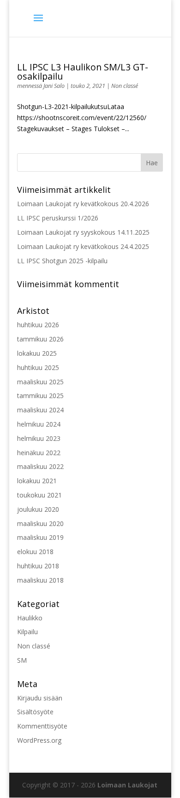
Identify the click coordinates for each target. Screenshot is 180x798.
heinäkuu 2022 (38, 452)
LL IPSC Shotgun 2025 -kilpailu (62, 260)
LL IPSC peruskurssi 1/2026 (57, 218)
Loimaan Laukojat (127, 785)
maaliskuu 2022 (40, 466)
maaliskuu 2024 (40, 409)
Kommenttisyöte (42, 726)
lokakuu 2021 (37, 480)
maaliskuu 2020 (40, 523)
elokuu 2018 (35, 551)
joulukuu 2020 (38, 509)
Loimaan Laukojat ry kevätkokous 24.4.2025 (83, 246)
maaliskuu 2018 (40, 580)
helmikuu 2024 (38, 424)
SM (22, 660)
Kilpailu (27, 631)
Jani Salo (54, 86)
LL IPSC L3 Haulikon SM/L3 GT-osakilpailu (82, 71)
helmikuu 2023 (38, 438)
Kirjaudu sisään (39, 698)
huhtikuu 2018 (38, 565)
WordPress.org (39, 740)
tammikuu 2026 (40, 339)
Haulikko (29, 617)
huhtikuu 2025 (38, 367)
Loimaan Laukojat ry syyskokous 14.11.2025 (83, 232)
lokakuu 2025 (37, 353)
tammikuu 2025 (40, 395)
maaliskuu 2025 (40, 381)
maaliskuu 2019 (40, 537)
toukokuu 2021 (39, 495)
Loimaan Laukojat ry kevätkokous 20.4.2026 (83, 203)
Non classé (124, 86)
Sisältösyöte (35, 711)
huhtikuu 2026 (38, 324)
